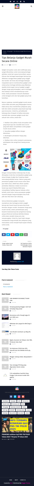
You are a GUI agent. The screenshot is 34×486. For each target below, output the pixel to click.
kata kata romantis (15, 407)
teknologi (5, 413)
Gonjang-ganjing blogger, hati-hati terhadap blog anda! (20, 308)
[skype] (24, 1)
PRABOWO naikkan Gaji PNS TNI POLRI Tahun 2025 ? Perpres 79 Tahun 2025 (16, 435)
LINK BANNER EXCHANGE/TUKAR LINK (19, 299)
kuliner (24, 407)
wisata (27, 413)
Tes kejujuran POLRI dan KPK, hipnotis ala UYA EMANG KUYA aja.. (20, 349)
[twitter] (14, 1)
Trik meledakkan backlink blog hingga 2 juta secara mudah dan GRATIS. (19, 375)
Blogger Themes (25, 483)
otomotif (12, 410)
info (23, 404)
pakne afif (6, 65)
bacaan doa (26, 401)
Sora (11, 483)
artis (19, 401)
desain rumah (6, 404)
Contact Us (23, 480)
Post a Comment (8, 287)
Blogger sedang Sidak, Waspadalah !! (21, 357)
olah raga (5, 410)
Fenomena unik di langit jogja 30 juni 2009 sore (20, 316)
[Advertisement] (17, 29)
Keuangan (13, 401)
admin (5, 439)
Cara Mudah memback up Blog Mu (20, 332)
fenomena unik (16, 404)
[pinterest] (21, 1)
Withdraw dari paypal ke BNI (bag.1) (20, 323)
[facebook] (10, 1)
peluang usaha (20, 410)
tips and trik (13, 413)
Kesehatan (5, 401)
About (16, 480)
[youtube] (23, 396)
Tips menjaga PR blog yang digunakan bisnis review (18, 366)
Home (4, 51)
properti (29, 410)
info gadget (10, 51)
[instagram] (17, 1)
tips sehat (20, 413)
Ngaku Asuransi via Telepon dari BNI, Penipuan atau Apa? (21, 341)
